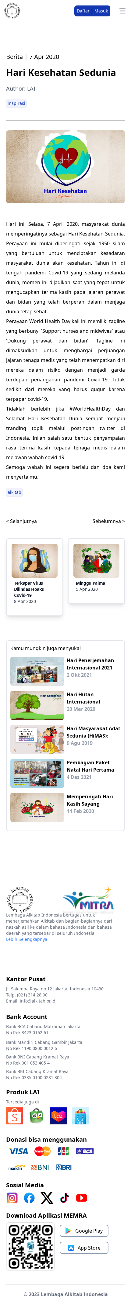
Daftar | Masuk (92, 11)
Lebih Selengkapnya (26, 939)
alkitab (14, 492)
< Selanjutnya (21, 521)
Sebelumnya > (109, 521)
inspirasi (16, 103)
